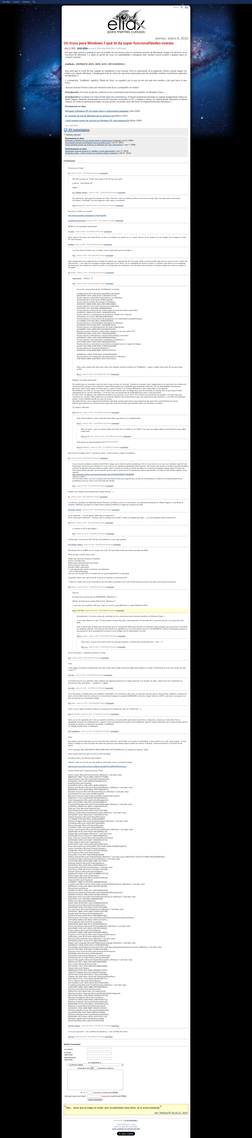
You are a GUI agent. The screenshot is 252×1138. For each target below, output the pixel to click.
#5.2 (74, 412)
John (72, 232)
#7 (69, 497)
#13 (69, 675)
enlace (84, 193)
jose (72, 675)
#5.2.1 (79, 423)
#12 (69, 658)
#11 (69, 587)
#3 (69, 232)
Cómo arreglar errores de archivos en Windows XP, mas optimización (97, 120)
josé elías (82, 48)
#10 (69, 545)
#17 (69, 731)
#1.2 (74, 206)
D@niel (74, 545)
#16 (69, 714)
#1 (69, 173)
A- (182, 7)
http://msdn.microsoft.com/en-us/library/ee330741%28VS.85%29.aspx (97, 766)
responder (103, 173)
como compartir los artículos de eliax (126, 1129)
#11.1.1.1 (84, 647)
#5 (69, 273)
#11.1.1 (79, 636)
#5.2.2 (79, 447)
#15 (69, 703)
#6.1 (74, 486)
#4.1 (74, 255)
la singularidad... (131, 1120)
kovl (72, 1026)
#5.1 (74, 284)
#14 (69, 688)
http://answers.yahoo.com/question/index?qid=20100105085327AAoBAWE (103, 474)
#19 (69, 1037)
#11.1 (74, 610)
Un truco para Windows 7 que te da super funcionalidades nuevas (119, 42)
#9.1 (74, 534)
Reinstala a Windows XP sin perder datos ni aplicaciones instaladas (96, 111)
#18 (69, 1026)
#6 (69, 458)
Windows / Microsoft (73, 135)
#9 (69, 523)
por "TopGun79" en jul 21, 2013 (171, 1112)
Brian (72, 245)
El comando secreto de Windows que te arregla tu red (90, 116)
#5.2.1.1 (84, 436)
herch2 (72, 510)
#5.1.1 (79, 374)
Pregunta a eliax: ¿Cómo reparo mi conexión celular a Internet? (91, 153)
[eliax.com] (126, 21)
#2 (69, 221)
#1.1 (74, 193)
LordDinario (75, 731)
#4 (69, 245)
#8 (69, 510)
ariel (72, 688)
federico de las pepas (78, 221)
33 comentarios (78, 130)
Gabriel (78, 193)
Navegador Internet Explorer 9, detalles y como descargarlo (90, 151)
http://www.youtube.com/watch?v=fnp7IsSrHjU (87, 215)
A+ (186, 7)
